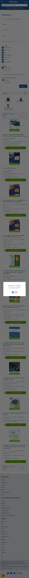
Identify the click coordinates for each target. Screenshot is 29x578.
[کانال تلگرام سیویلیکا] (13, 292)
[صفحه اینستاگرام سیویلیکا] (16, 292)
